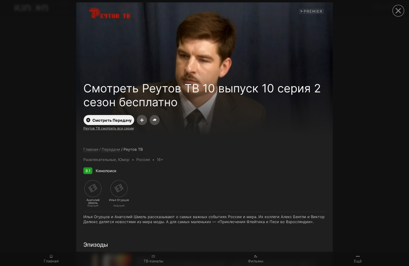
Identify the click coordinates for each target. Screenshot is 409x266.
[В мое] (142, 120)
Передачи (111, 149)
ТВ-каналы (153, 261)
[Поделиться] (155, 120)
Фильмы (255, 261)
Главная (51, 261)
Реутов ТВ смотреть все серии (108, 128)
